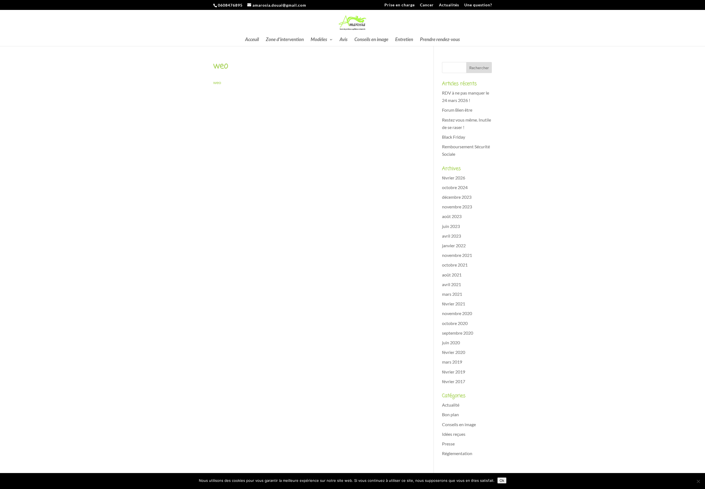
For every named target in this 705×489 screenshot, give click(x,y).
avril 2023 (451, 235)
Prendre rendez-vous (440, 39)
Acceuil (252, 39)
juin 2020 (451, 342)
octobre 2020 (455, 323)
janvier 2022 (454, 245)
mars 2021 (452, 294)
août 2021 (452, 274)
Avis (344, 39)
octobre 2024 (455, 187)
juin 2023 (451, 226)
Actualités (449, 5)
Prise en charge (399, 5)
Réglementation (457, 453)
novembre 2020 (457, 313)
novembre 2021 (457, 255)
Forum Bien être (457, 109)
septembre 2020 (457, 332)
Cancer (427, 5)
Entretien (404, 39)
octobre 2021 (455, 264)
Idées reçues (453, 434)
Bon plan (450, 414)
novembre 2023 (457, 206)
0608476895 (231, 5)
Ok (502, 480)
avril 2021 (451, 284)
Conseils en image (371, 39)
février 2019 (453, 371)
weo (217, 82)
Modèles (319, 39)
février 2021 (453, 303)
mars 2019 (452, 361)
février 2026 (453, 177)
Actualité (450, 404)
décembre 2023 (456, 197)
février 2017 (453, 381)
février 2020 (453, 352)
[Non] (698, 481)
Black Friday (453, 136)
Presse (448, 443)
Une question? (478, 5)
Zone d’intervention (285, 39)
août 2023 (452, 216)
